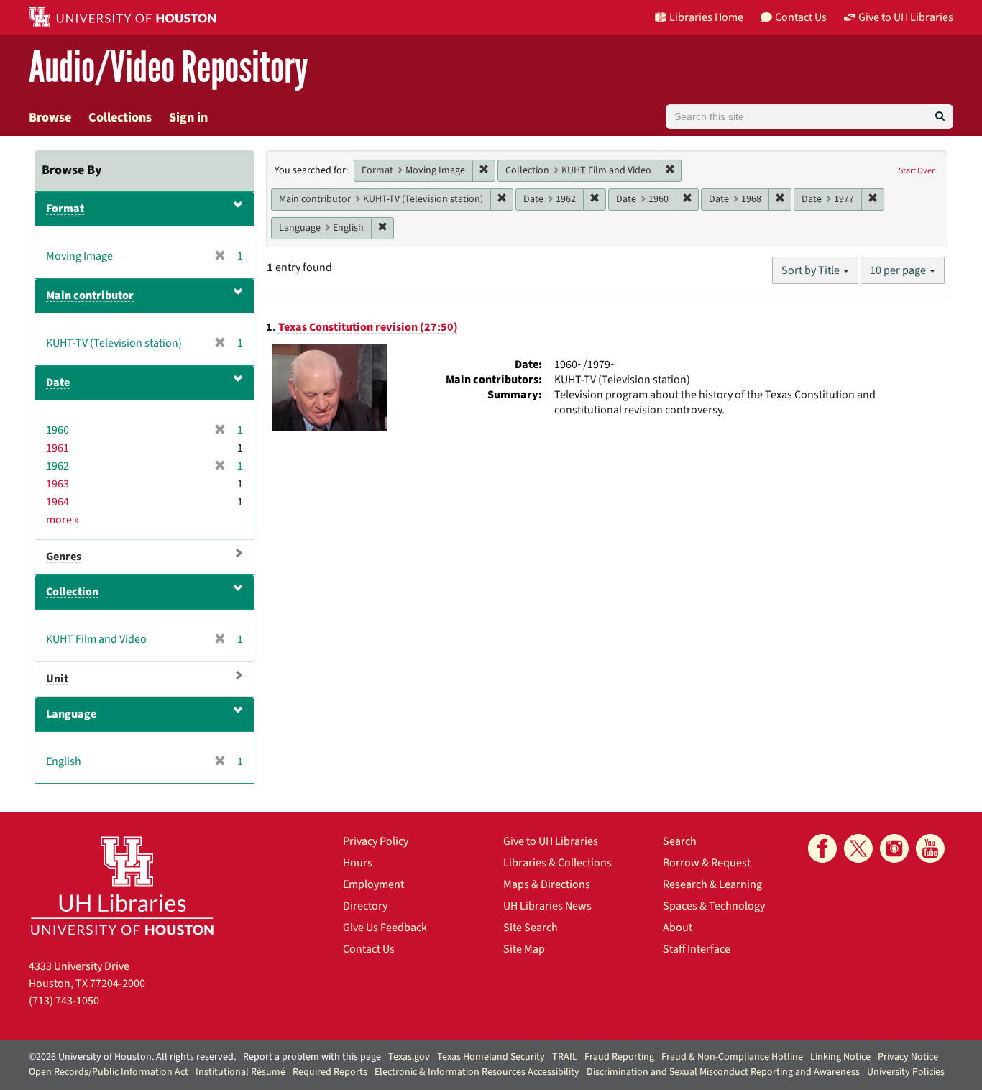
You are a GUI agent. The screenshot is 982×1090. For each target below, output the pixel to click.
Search (680, 841)
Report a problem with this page (312, 1057)
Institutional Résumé (240, 1072)
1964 (57, 502)
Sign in (188, 118)
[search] (940, 116)
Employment (373, 884)
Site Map (524, 949)
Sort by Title (811, 270)
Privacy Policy (375, 841)
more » (62, 520)
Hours (357, 863)
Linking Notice (840, 1057)
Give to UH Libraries (550, 841)
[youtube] (930, 848)
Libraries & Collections (557, 863)
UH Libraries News (547, 906)
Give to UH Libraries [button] (905, 17)
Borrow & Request (707, 863)
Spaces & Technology (714, 906)
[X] (858, 848)
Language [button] (71, 714)
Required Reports (330, 1072)
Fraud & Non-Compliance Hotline (732, 1057)
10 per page (899, 270)
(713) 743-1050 (64, 1001)
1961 (57, 448)
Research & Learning (712, 884)
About (677, 927)
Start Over (917, 171)
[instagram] (894, 848)
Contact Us (369, 949)
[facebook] (822, 848)
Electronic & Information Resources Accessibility (477, 1072)
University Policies (906, 1072)
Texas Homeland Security (491, 1057)
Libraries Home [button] (706, 17)
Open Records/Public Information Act (108, 1072)
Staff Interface (696, 949)
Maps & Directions (546, 884)
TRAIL (564, 1057)
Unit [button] (57, 679)
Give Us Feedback (385, 927)
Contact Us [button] (801, 17)
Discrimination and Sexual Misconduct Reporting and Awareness (723, 1072)
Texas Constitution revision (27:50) (368, 327)
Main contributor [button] (90, 295)
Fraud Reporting (619, 1057)
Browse (50, 118)
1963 (57, 484)
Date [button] (58, 382)
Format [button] (65, 208)
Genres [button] (63, 556)
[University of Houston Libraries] (122, 885)
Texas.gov (409, 1057)
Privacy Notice (908, 1057)
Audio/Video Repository (168, 68)
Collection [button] (72, 592)
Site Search (530, 927)
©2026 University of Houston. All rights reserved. (132, 1057)
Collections (120, 118)
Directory (365, 906)
